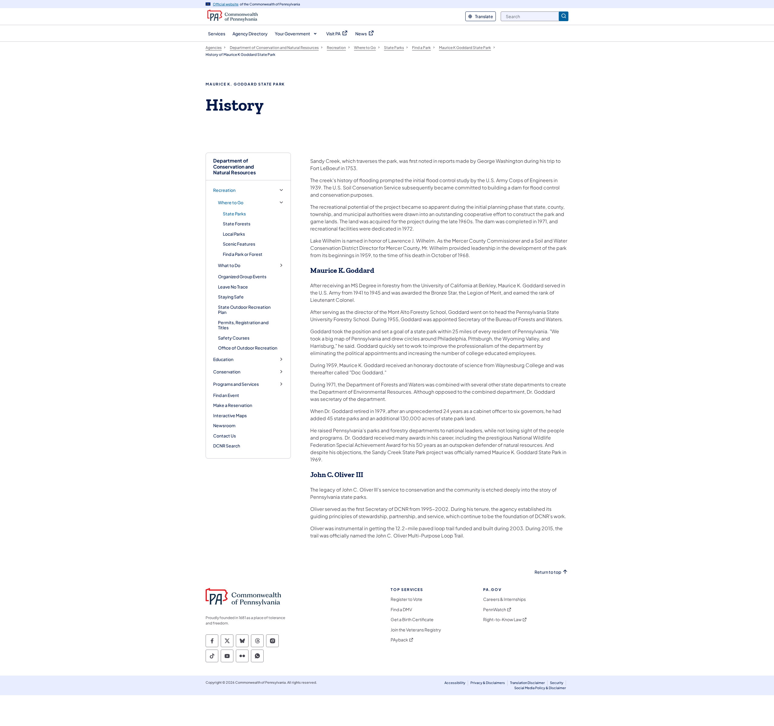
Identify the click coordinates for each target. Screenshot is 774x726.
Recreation (224, 190)
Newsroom (224, 425)
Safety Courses (233, 337)
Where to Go (230, 202)
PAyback (399, 639)
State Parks (234, 213)
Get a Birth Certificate (412, 619)
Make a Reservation (232, 405)
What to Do (229, 265)
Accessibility (454, 683)
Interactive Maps (230, 415)
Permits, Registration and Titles (243, 325)
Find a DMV (401, 609)
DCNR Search (226, 445)
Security (556, 683)
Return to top (548, 572)
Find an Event (226, 395)
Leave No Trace (233, 286)
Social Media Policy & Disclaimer (540, 688)
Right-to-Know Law (502, 619)
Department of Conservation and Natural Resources (234, 166)
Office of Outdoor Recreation (247, 347)
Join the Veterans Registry (416, 629)
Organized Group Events (242, 276)
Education (223, 359)
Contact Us (224, 435)
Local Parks (234, 234)
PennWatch (494, 609)
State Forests (236, 223)
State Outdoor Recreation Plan (244, 309)
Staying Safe (231, 296)
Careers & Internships (504, 599)
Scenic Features (239, 244)
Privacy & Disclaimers (487, 683)
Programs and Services (236, 384)
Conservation (226, 371)
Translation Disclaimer (527, 683)
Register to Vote (406, 599)
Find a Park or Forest (242, 254)
